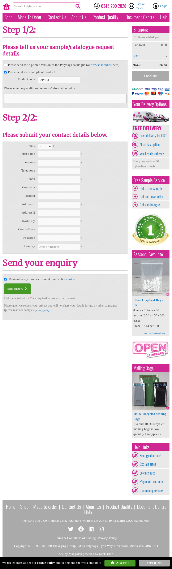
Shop (8, 17)
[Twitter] (70, 529)
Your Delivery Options (150, 104)
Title (32, 146)
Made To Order (30, 17)
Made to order (45, 506)
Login (163, 6)
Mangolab (75, 554)
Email (31, 179)
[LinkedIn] (91, 529)
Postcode (29, 237)
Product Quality (119, 506)
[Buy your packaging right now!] (150, 358)
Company (28, 187)
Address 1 (28, 204)
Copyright (20, 546)
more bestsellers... (156, 333)
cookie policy (46, 562)
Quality (105, 17)
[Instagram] (101, 529)
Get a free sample (151, 188)
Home (11, 506)
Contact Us (57, 17)
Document (139, 17)
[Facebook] (81, 529)
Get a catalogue (150, 204)
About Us (78, 17)
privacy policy (42, 310)
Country (29, 246)
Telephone (28, 170)
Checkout (150, 75)
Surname (29, 162)
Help (164, 17)
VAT (136, 56)
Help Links (141, 447)
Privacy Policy (107, 538)
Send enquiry (15, 288)
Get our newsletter (151, 196)
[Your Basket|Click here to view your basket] (132, 6)
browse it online (101, 65)
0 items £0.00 (140, 5)
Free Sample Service (149, 180)
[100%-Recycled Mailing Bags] (150, 408)
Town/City (28, 221)
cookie (70, 279)
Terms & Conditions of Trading (75, 538)
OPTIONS (154, 563)
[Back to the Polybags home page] (6, 6)
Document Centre (151, 506)
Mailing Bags (143, 368)
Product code (26, 79)
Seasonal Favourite (148, 254)
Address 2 (28, 212)
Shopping (140, 29)
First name (28, 153)
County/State (26, 229)
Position (30, 195)
